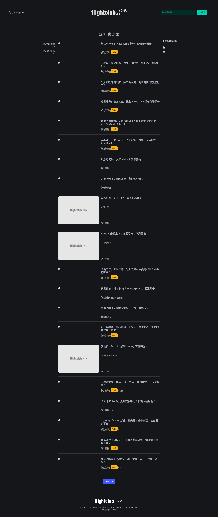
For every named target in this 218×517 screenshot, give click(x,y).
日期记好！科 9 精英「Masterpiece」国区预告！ (129, 288)
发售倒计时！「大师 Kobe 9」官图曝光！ (124, 346)
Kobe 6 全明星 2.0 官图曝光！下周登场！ (124, 233)
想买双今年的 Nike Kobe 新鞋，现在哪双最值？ (128, 43)
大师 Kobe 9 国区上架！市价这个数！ (122, 178)
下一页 (108, 481)
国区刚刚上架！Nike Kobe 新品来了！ (122, 197)
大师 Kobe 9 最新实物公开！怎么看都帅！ (125, 307)
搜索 (203, 12)
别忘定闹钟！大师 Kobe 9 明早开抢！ (122, 159)
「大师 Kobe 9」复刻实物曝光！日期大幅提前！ (128, 401)
